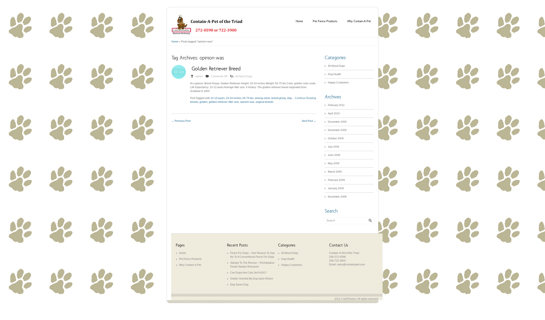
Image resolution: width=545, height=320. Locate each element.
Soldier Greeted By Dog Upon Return (251, 278)
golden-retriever (218, 101)
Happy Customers (338, 82)
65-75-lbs (248, 98)
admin (199, 76)
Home (299, 21)
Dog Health (334, 74)
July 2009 (333, 146)
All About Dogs (243, 76)
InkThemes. (350, 298)
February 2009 (336, 180)
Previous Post (181, 120)
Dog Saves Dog (239, 284)
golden (203, 101)
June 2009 (334, 155)
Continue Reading (305, 98)
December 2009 (337, 121)
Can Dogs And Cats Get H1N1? (248, 272)
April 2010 (334, 113)
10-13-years (218, 98)
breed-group (278, 98)
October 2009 (336, 138)
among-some (262, 98)
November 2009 (337, 130)
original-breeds (264, 101)
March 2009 (335, 171)
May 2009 (333, 163)
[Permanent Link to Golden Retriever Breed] (216, 68)
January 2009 (336, 188)
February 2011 (336, 105)
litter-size (233, 101)
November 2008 (337, 196)
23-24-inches (233, 98)
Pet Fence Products (325, 21)
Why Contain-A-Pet (359, 21)
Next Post (309, 120)
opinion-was (247, 101)
